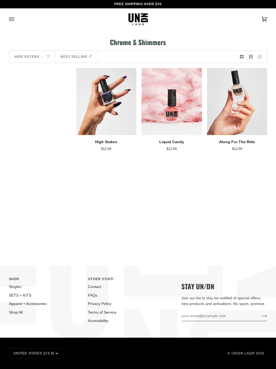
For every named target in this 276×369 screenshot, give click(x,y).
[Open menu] (17, 19)
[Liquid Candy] (172, 101)
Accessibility (98, 321)
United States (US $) (33, 353)
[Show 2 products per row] (241, 56)
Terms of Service (102, 312)
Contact (94, 287)
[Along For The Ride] (237, 101)
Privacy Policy (99, 304)
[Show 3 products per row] (250, 56)
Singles (15, 287)
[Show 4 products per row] (261, 56)
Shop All (16, 312)
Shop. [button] (14, 279)
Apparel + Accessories (28, 304)
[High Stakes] (106, 101)
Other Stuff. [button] (101, 279)
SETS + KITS (20, 295)
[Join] (260, 315)
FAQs (92, 295)
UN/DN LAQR (243, 353)
